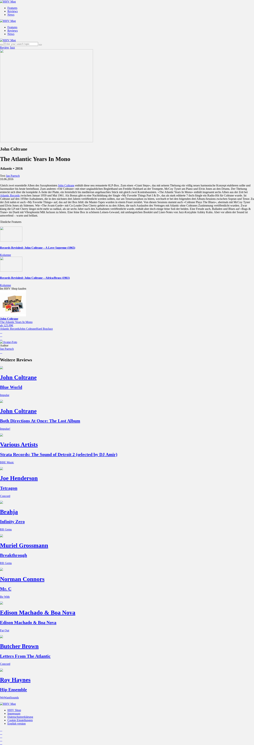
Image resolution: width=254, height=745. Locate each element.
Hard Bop (42, 328)
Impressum (13, 713)
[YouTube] (1, 736)
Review (4, 47)
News (10, 14)
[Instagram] (1, 729)
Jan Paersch (7, 348)
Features (12, 7)
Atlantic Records (10, 195)
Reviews (12, 11)
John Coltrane (66, 185)
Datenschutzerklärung (20, 716)
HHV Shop (14, 710)
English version (16, 723)
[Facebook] (1, 733)
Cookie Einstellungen (20, 720)
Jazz (12, 47)
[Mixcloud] (1, 739)
